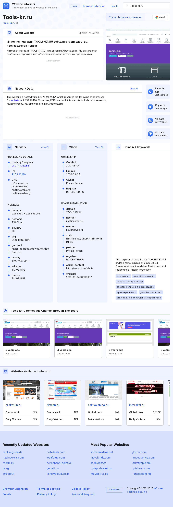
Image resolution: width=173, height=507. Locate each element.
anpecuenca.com (143, 457)
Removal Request (83, 494)
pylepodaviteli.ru (101, 468)
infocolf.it (8, 473)
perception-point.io (59, 463)
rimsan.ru (53, 405)
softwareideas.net (102, 452)
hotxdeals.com (56, 452)
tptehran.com (141, 468)
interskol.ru (136, 405)
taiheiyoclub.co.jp (58, 473)
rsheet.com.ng (141, 473)
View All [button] (134, 88)
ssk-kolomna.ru (98, 405)
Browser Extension (94, 6)
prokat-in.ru (13, 405)
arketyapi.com (141, 463)
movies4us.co (99, 473)
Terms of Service (48, 488)
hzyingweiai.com (13, 457)
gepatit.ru (53, 468)
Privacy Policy (46, 494)
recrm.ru (8, 463)
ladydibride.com (100, 457)
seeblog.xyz (98, 463)
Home (74, 6)
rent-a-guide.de (12, 452)
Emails (114, 6)
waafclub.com (56, 457)
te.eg (6, 468)
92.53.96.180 (19, 174)
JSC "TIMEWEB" (21, 165)
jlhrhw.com (139, 452)
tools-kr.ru (9, 22)
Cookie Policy (81, 488)
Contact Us (114, 489)
